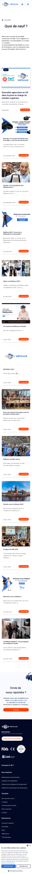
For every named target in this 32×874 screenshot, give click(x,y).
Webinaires (5, 834)
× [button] (30, 845)
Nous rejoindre (7, 809)
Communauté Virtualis (9, 805)
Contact (4, 812)
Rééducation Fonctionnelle (10, 777)
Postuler (16, 710)
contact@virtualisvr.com (18, 700)
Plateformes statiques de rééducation (14, 784)
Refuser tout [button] (23, 866)
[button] (23, 4)
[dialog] (16, 858)
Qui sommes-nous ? (8, 798)
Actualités (5, 826)
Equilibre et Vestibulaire (10, 781)
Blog (3, 830)
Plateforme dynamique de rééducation (14, 788)
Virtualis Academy (8, 823)
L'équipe (4, 802)
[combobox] (27, 845)
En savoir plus (10, 863)
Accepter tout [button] (8, 866)
